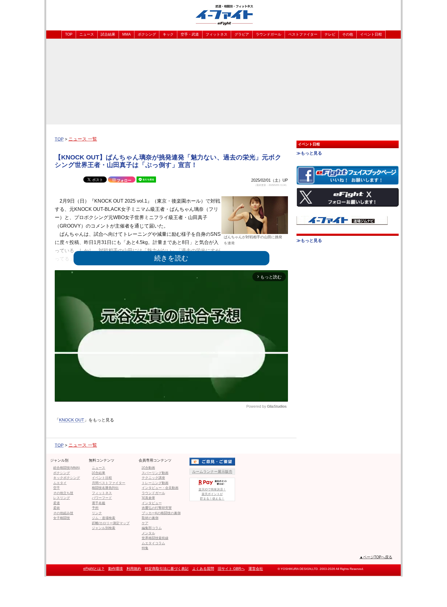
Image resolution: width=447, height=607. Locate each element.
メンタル (148, 533)
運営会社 (255, 569)
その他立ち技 (63, 493)
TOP (68, 34)
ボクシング (147, 34)
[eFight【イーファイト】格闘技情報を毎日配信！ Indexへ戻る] (223, 14)
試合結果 (108, 34)
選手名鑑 (98, 503)
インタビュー (152, 503)
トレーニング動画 (155, 483)
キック (168, 34)
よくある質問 (203, 569)
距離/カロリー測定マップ (111, 523)
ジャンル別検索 (103, 528)
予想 (95, 508)
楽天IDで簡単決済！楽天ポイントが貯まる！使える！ (212, 494)
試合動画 (148, 467)
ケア (145, 523)
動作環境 (115, 569)
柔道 (56, 503)
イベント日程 (371, 34)
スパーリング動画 (155, 473)
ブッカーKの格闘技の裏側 (161, 513)
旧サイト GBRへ (231, 569)
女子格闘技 (61, 518)
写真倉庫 (148, 498)
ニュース (86, 34)
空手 (56, 488)
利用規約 (133, 569)
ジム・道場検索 (103, 518)
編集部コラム (152, 528)
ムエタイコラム (153, 543)
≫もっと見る (309, 153)
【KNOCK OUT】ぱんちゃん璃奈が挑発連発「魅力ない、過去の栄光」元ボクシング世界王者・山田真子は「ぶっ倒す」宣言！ (168, 161)
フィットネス (216, 34)
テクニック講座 (153, 478)
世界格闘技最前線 (155, 538)
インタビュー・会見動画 (160, 488)
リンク (97, 513)
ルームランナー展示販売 (212, 471)
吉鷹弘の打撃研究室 (157, 508)
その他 (347, 34)
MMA (126, 34)
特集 (145, 548)
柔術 (56, 508)
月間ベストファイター (108, 483)
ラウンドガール (268, 34)
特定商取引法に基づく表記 (167, 569)
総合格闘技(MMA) (66, 467)
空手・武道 (190, 34)
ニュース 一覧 (82, 138)
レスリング (61, 498)
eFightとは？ (94, 569)
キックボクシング (66, 478)
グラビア (241, 34)
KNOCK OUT (71, 419)
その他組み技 (63, 513)
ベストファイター (302, 34)
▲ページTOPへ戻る (375, 557)
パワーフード (102, 498)
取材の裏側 (150, 518)
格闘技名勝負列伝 (105, 488)
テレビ (329, 34)
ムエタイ (60, 483)
